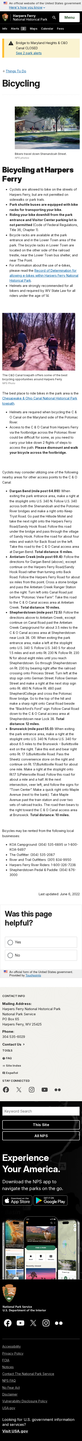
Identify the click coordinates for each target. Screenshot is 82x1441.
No (17, 955)
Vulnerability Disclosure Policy (24, 1401)
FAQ (8, 1058)
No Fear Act (11, 1387)
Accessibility (11, 1346)
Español (11, 1073)
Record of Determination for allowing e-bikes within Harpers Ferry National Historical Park (44, 276)
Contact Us (12, 1044)
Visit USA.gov (15, 1431)
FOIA (5, 1360)
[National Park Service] (5, 17)
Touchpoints (33, 975)
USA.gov (8, 1408)
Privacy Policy (12, 1353)
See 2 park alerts (29, 53)
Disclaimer (10, 1394)
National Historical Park (30, 17)
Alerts (17, 28)
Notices (8, 1367)
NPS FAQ (9, 1380)
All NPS (41, 1136)
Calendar (47, 28)
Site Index (13, 1065)
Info (4, 28)
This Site (41, 1124)
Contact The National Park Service (28, 1374)
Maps (33, 28)
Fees (60, 28)
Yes (18, 942)
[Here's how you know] (41, 5)
